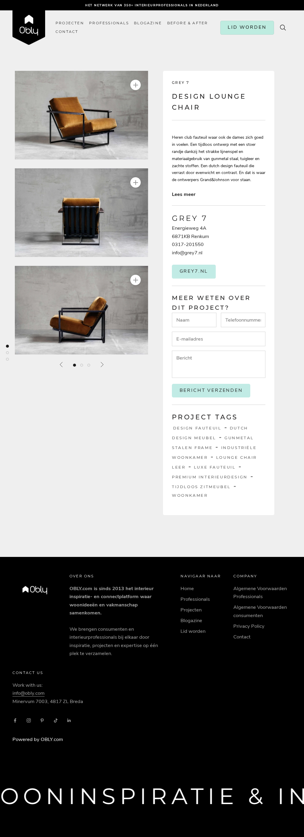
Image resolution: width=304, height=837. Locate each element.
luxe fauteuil (215, 467)
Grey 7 (180, 82)
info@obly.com (28, 693)
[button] (81, 115)
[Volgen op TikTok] (55, 720)
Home (187, 588)
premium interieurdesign (210, 477)
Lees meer (183, 194)
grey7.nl (194, 271)
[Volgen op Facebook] (15, 720)
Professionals (109, 23)
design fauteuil (197, 428)
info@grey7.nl (187, 252)
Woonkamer (190, 495)
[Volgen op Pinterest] (42, 720)
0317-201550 (188, 244)
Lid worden (192, 631)
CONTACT (67, 32)
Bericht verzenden (211, 390)
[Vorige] (61, 364)
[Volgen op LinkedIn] (69, 720)
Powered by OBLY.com (37, 739)
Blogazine (148, 23)
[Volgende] (101, 364)
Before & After (187, 23)
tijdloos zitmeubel (201, 486)
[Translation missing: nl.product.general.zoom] (135, 85)
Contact (242, 636)
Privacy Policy (249, 626)
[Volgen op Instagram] (28, 720)
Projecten (70, 23)
